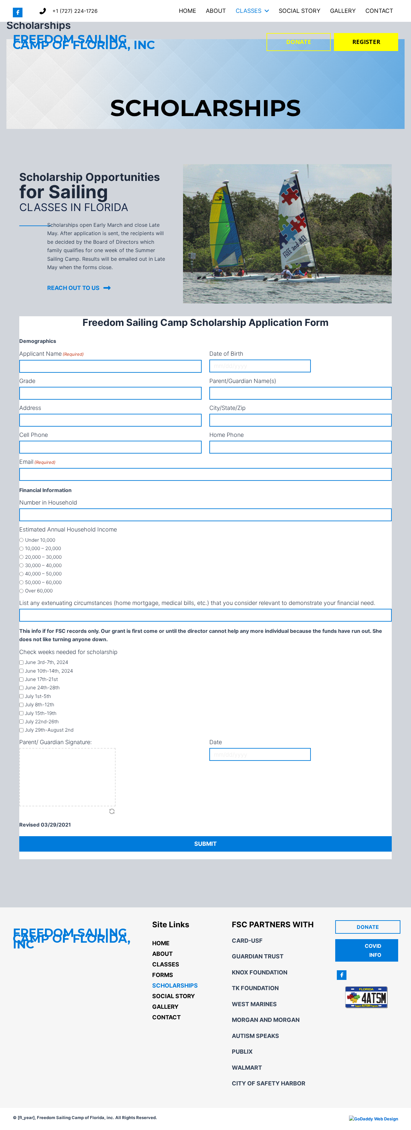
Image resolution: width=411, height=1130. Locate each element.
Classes (165, 964)
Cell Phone (33, 435)
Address (30, 408)
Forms (162, 975)
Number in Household (48, 502)
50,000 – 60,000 (43, 582)
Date (215, 742)
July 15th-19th (41, 713)
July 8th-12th (39, 704)
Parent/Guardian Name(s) (242, 381)
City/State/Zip (227, 408)
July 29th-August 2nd (49, 730)
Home (161, 943)
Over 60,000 (39, 591)
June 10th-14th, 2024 (49, 671)
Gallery (165, 1006)
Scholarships (175, 985)
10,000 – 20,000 (43, 548)
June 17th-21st (41, 679)
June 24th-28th (42, 687)
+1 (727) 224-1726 (75, 11)
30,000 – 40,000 (43, 565)
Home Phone (226, 435)
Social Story (173, 996)
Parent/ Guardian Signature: (55, 742)
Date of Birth (226, 354)
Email (37, 462)
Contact (166, 1017)
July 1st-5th (38, 696)
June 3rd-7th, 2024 (46, 662)
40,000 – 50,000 (43, 574)
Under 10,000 (40, 540)
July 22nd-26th (42, 721)
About (162, 953)
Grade (27, 381)
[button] (17, 12)
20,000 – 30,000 (43, 557)
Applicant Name (51, 354)
